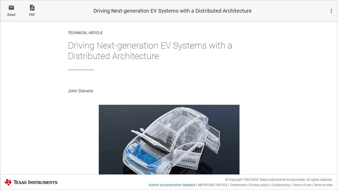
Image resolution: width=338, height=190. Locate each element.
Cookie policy (280, 185)
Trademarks (238, 185)
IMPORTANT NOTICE (212, 185)
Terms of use (302, 185)
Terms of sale (322, 185)
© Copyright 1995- (242, 180)
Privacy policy (259, 185)
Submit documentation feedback (172, 185)
